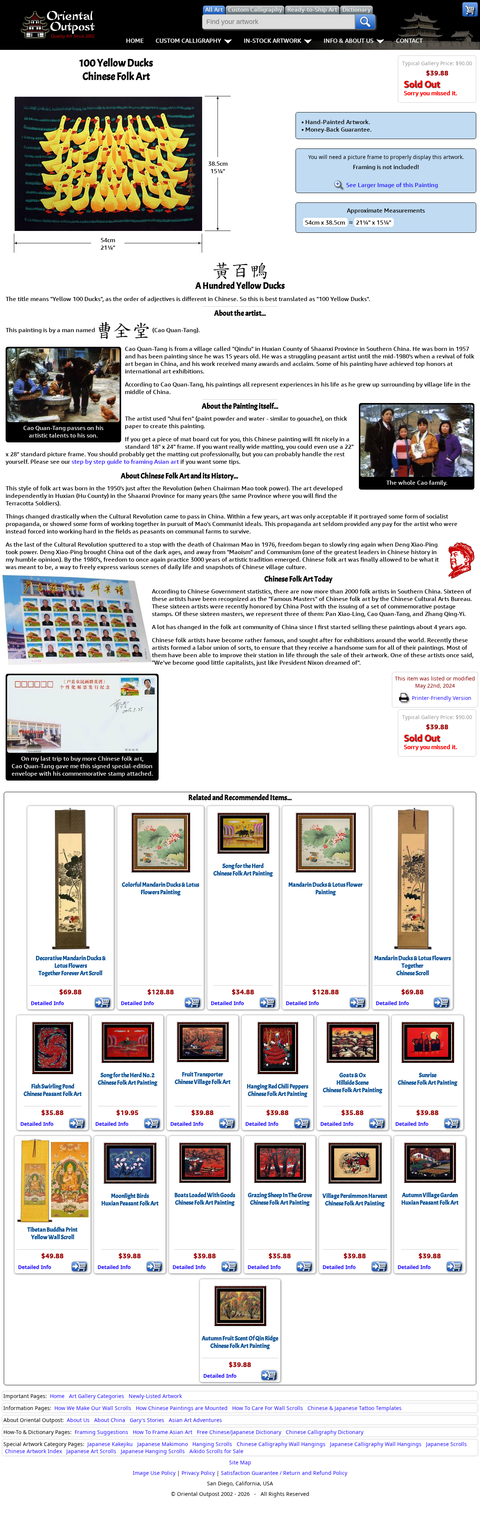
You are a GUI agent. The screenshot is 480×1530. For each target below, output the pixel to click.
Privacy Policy (198, 1472)
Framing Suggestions (101, 1432)
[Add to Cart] (102, 1002)
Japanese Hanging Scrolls (153, 1451)
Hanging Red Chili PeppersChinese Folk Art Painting (277, 1090)
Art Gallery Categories (96, 1396)
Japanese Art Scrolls (91, 1451)
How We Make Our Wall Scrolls (92, 1408)
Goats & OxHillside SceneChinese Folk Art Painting (352, 1082)
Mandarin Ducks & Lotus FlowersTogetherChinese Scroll (412, 966)
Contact (409, 40)
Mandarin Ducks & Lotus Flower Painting (325, 888)
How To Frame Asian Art (162, 1432)
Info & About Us (349, 40)
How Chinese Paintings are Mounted (182, 1408)
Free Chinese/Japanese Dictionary (239, 1432)
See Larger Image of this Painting (391, 185)
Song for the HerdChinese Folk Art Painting (243, 869)
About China (109, 1420)
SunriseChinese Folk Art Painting (427, 1078)
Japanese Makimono (162, 1444)
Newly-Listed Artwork (155, 1396)
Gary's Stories (147, 1420)
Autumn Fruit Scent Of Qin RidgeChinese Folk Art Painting (240, 1342)
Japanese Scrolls (446, 1444)
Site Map (240, 1462)
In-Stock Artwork (272, 40)
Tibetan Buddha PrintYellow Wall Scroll (52, 1233)
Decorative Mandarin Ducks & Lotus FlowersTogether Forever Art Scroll (71, 966)
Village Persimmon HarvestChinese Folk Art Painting (354, 1199)
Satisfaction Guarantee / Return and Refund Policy (284, 1472)
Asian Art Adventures (195, 1420)
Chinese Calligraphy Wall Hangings (281, 1444)
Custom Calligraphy (188, 40)
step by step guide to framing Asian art (125, 461)
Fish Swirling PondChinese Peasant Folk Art (53, 1090)
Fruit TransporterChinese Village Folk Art (203, 1078)
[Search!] (365, 21)
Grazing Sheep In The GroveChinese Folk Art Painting (280, 1198)
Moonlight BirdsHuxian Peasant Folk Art (130, 1199)
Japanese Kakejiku (110, 1444)
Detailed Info (47, 1003)
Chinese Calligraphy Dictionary (324, 1432)
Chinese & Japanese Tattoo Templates (355, 1408)
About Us (78, 1420)
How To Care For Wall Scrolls (267, 1408)
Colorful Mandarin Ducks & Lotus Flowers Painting (160, 888)
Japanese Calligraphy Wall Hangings (376, 1444)
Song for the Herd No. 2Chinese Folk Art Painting (127, 1078)
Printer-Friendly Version (440, 697)
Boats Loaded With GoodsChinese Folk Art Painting (204, 1198)
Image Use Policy (154, 1472)
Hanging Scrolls (212, 1444)
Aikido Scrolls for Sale (216, 1451)
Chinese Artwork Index (33, 1451)
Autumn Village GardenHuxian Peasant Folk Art (430, 1198)
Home (135, 40)
